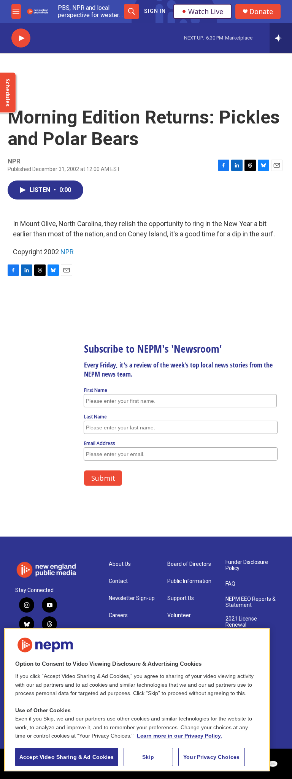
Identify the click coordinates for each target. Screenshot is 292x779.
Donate (261, 12)
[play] (21, 38)
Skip (148, 757)
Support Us (180, 598)
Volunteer (179, 615)
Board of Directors (189, 564)
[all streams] (281, 38)
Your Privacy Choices (211, 757)
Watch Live (205, 11)
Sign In (155, 11)
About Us (120, 564)
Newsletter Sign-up (132, 598)
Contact (118, 581)
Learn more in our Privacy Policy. (179, 736)
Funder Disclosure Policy (246, 565)
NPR (67, 252)
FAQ (230, 584)
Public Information (189, 581)
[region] (137, 699)
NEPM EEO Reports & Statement (250, 602)
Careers (118, 615)
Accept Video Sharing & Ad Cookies (66, 757)
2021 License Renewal (241, 622)
